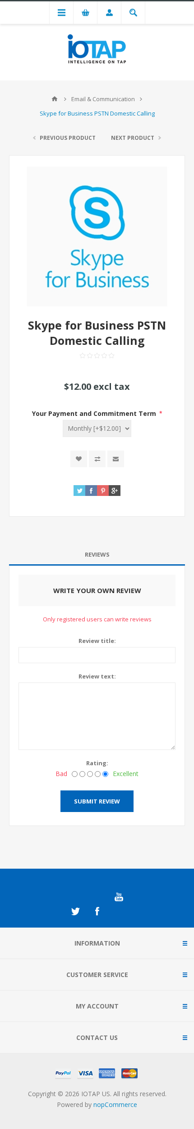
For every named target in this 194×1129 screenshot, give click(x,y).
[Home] (54, 99)
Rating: (97, 763)
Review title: (97, 641)
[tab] (97, 555)
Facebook (97, 911)
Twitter (75, 911)
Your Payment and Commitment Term (95, 413)
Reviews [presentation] (97, 554)
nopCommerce (115, 1104)
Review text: (97, 676)
